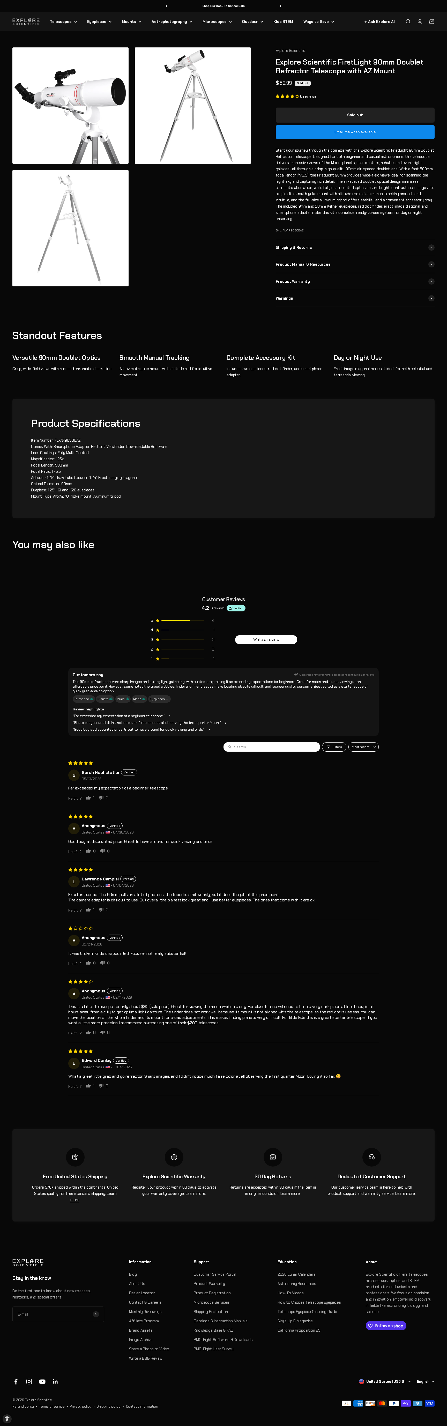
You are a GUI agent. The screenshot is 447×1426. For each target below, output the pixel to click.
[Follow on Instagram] (29, 1381)
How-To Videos (291, 1293)
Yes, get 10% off (379, 1394)
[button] (288, 96)
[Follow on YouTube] (42, 1381)
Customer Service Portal (215, 1274)
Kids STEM (283, 21)
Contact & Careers (145, 1302)
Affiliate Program (144, 1321)
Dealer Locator (142, 1293)
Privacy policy (80, 1406)
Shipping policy (109, 1406)
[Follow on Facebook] (15, 1381)
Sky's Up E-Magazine (295, 1321)
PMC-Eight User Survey (214, 1349)
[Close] (437, 1382)
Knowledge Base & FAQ (213, 1330)
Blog (133, 1274)
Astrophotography (169, 21)
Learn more (195, 1193)
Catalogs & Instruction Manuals (221, 1321)
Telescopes (61, 21)
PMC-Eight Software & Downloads (223, 1339)
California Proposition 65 (299, 1330)
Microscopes (215, 21)
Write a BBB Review (145, 1358)
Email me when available (355, 132)
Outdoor (250, 21)
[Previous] (166, 6)
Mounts (129, 21)
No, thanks (379, 1403)
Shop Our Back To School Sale (224, 6)
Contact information (142, 1406)
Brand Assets (141, 1330)
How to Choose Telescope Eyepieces (309, 1302)
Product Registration (212, 1293)
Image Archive (141, 1339)
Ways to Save (316, 21)
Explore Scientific (290, 50)
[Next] (281, 6)
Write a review (266, 639)
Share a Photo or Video (149, 1349)
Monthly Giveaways (145, 1311)
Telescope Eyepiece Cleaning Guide (307, 1311)
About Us (137, 1283)
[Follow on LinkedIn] (55, 1381)
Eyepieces (97, 21)
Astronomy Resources (297, 1283)
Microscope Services (211, 1302)
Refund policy (23, 1406)
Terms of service (52, 1406)
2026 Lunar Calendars (297, 1274)
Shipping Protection (211, 1311)
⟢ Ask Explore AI (379, 21)
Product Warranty (209, 1283)
